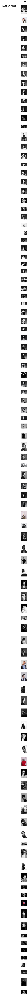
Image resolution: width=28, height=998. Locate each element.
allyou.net (25, 996)
